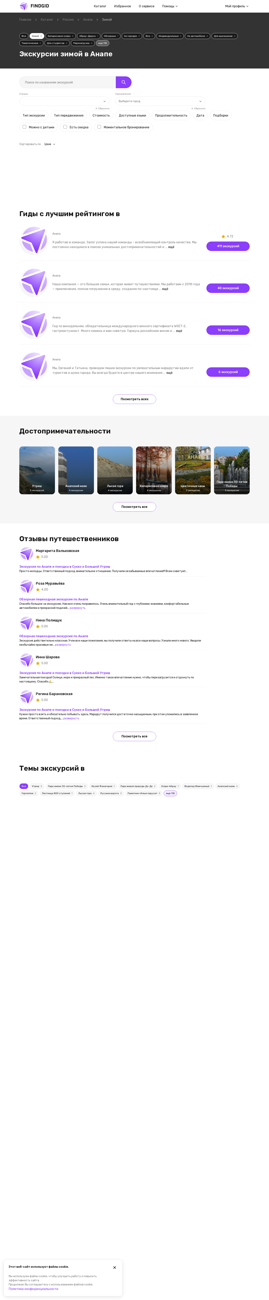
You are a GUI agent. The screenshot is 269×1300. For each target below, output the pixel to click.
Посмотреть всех (134, 399)
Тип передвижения (68, 115)
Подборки (220, 115)
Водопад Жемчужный (198, 786)
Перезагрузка (82, 43)
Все (24, 36)
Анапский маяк (228, 786)
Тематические (31, 43)
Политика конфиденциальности (33, 1289)
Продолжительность (171, 115)
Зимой (37, 36)
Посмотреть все (134, 507)
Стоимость (101, 115)
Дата (200, 115)
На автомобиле (197, 36)
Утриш (37, 786)
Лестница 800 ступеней (57, 793)
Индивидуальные (170, 36)
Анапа (88, 19)
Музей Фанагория (103, 786)
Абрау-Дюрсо (88, 36)
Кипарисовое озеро (60, 36)
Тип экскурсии (34, 115)
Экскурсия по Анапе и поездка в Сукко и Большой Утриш (64, 567)
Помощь (168, 6)
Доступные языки (132, 115)
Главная (25, 19)
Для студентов (57, 43)
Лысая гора (86, 793)
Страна (23, 94)
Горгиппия (29, 793)
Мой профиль (235, 6)
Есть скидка (79, 127)
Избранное (122, 6)
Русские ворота (111, 793)
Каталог (100, 6)
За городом (132, 36)
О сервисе (146, 6)
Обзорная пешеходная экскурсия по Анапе (53, 599)
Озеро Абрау (170, 786)
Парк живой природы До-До (138, 786)
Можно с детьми (41, 127)
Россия (68, 19)
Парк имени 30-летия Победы (67, 786)
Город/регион (123, 94)
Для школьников (224, 36)
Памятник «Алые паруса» (144, 793)
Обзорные (111, 36)
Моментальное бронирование (126, 127)
